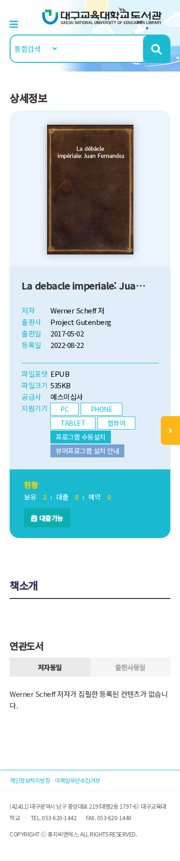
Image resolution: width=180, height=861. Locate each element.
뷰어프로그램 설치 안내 (87, 450)
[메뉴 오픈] (170, 430)
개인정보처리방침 (30, 780)
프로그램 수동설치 (81, 437)
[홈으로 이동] (102, 16)
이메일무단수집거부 (77, 780)
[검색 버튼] (156, 49)
